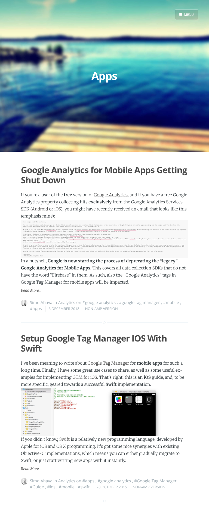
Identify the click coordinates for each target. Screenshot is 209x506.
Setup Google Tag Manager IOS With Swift (94, 343)
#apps (36, 308)
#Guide (37, 487)
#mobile (171, 302)
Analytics (66, 302)
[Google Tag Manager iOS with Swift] (104, 412)
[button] (186, 15)
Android (40, 209)
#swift (84, 487)
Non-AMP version (101, 308)
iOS (57, 209)
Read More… (31, 290)
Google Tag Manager (108, 363)
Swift (64, 439)
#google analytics (99, 302)
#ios (51, 487)
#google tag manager (139, 302)
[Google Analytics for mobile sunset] (104, 238)
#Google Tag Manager (155, 481)
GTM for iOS (85, 377)
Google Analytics (111, 195)
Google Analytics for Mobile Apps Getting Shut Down (104, 175)
